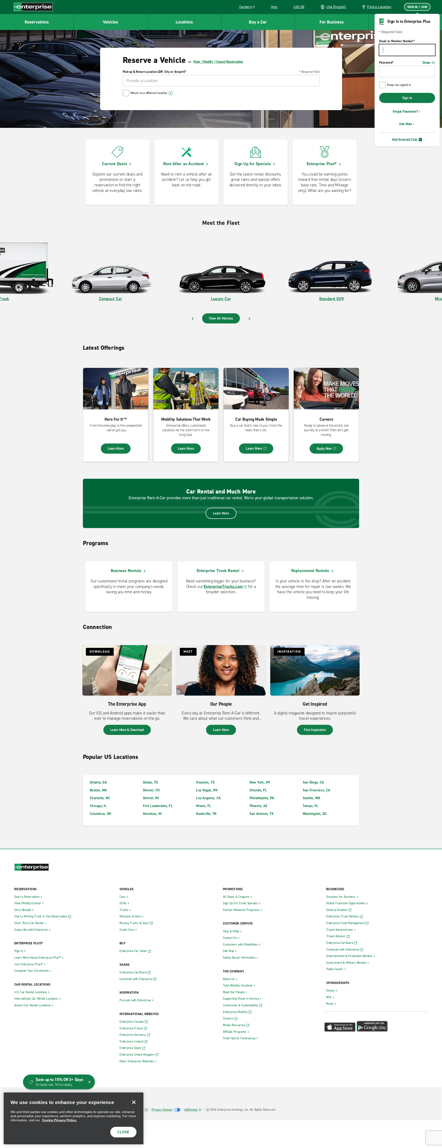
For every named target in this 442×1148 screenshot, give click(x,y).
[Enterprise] (33, 7)
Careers (248, 7)
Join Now (405, 124)
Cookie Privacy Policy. (59, 1120)
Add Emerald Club (404, 139)
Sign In (407, 98)
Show (426, 62)
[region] (73, 1118)
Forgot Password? (405, 111)
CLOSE (123, 1132)
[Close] (134, 1102)
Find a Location (379, 6)
